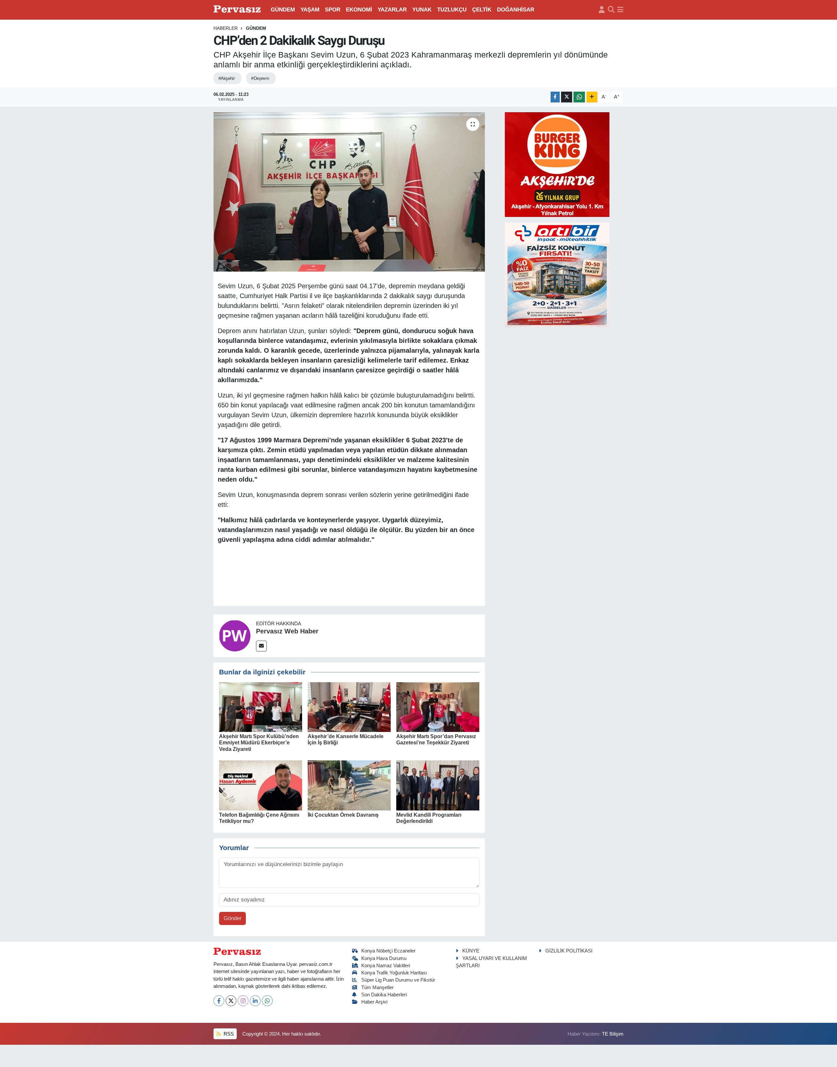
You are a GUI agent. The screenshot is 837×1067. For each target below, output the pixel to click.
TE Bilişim (612, 1034)
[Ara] (611, 10)
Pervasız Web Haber (287, 631)
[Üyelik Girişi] (602, 10)
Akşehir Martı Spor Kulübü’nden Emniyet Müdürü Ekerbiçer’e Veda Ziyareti (259, 743)
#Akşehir (226, 78)
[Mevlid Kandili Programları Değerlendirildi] (437, 785)
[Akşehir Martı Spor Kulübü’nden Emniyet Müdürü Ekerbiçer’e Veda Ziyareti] (260, 706)
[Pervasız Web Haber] (234, 635)
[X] (231, 1000)
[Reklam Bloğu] (557, 164)
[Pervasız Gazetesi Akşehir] (238, 10)
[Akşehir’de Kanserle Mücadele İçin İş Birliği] (349, 706)
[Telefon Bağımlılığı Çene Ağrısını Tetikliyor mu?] (260, 785)
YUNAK (422, 10)
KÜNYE (470, 950)
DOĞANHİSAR (515, 10)
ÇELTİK (481, 10)
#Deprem (260, 78)
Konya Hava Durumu (383, 958)
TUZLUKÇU (452, 10)
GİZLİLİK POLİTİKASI (568, 950)
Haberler (226, 28)
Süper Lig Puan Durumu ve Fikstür (398, 980)
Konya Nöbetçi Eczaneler (388, 950)
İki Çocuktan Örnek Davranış (343, 815)
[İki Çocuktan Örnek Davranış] (349, 785)
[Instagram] (243, 1000)
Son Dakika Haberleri (384, 994)
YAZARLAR (392, 10)
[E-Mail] (261, 646)
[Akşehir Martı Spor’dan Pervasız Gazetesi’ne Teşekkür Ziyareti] (437, 706)
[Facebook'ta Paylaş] (555, 97)
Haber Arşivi (374, 1002)
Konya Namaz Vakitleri (385, 965)
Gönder (233, 918)
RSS (228, 1034)
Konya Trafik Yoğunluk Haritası (394, 972)
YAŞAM (309, 10)
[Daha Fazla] (592, 97)
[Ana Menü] (620, 10)
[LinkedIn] (255, 1000)
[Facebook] (219, 1000)
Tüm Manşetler (377, 987)
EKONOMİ (359, 10)
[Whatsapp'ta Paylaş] (579, 97)
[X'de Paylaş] (566, 97)
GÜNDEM (283, 10)
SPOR (332, 10)
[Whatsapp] (267, 1000)
